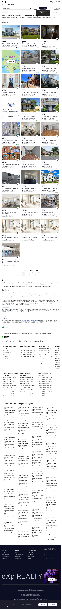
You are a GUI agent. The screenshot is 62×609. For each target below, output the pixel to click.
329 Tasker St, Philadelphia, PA (9, 92)
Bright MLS (22, 292)
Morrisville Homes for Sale (37, 481)
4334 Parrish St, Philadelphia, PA (49, 212)
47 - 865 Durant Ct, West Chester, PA (49, 68)
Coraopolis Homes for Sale (8, 523)
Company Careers (5, 556)
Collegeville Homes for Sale (9, 514)
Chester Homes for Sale (9, 504)
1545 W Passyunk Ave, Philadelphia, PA (10, 164)
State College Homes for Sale (51, 477)
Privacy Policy (30, 552)
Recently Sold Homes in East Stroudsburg (45, 385)
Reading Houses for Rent (26, 391)
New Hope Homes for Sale (37, 498)
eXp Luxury (17, 560)
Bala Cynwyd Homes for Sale (9, 425)
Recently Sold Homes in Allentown (45, 396)
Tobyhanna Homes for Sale (44, 361)
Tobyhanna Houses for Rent (26, 389)
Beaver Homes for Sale (9, 432)
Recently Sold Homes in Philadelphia (45, 377)
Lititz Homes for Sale (36, 431)
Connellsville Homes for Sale (9, 519)
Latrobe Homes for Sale (37, 420)
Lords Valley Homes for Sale (37, 440)
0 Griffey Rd (5, 356)
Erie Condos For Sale (7, 387)
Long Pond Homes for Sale (36, 437)
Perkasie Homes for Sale (37, 530)
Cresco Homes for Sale (9, 528)
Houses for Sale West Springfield (27, 350)
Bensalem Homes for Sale (9, 437)
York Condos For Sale (7, 383)
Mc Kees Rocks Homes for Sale (37, 455)
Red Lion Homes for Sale (51, 438)
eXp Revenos (17, 556)
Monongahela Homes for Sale (37, 476)
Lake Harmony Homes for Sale (23, 537)
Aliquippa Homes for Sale (9, 410)
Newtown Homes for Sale (37, 504)
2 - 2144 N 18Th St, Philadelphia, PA (49, 140)
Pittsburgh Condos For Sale (9, 379)
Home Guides (4, 558)
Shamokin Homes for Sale (51, 456)
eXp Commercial (18, 558)
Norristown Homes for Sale (36, 510)
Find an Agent (4, 550)
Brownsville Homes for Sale (9, 470)
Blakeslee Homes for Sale (9, 447)
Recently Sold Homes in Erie (44, 387)
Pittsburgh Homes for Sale (44, 350)
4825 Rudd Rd (6, 350)
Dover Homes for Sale (8, 538)
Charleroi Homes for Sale (9, 502)
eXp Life (16, 548)
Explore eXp (4, 548)
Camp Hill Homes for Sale (9, 477)
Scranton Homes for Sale (51, 446)
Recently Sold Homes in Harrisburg (45, 381)
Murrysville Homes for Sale (36, 487)
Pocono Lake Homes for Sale (51, 413)
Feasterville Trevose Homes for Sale (22, 446)
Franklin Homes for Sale (23, 451)
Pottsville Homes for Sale (51, 427)
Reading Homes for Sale (43, 363)
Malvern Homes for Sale (37, 444)
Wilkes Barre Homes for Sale (51, 528)
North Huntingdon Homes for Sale (37, 513)
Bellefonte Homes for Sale (9, 435)
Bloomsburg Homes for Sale (9, 450)
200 (37, 274)
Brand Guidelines (31, 556)
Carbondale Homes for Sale (9, 486)
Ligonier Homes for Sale (37, 428)
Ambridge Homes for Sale (9, 420)
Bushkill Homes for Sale (9, 473)
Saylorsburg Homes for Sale (51, 444)
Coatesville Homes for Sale (9, 511)
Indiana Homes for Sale (23, 505)
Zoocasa (17, 550)
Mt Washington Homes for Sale (37, 484)
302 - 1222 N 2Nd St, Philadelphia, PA (30, 212)
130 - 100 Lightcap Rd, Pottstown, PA (10, 188)
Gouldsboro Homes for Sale (23, 461)
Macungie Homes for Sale (37, 442)
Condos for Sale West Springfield (27, 352)
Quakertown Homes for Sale (51, 433)
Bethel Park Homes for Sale (9, 442)
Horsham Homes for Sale (23, 497)
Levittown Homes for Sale (37, 426)
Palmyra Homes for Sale (37, 523)
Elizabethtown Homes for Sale (23, 428)
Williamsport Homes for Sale (51, 534)
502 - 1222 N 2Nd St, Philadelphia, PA (10, 237)
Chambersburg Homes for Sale (9, 499)
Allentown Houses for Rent (26, 396)
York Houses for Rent (25, 383)
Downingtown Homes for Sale (23, 408)
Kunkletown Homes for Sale (23, 528)
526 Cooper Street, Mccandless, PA (49, 188)
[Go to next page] (40, 274)
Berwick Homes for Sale (9, 439)
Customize (53, 604)
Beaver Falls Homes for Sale (9, 430)
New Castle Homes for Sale (36, 493)
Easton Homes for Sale (23, 423)
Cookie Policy (30, 554)
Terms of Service (39, 590)
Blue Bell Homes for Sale (9, 453)
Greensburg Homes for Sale (23, 467)
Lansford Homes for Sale (37, 418)
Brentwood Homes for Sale (9, 461)
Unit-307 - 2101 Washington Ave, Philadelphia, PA (9, 213)
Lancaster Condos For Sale (9, 393)
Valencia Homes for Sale (51, 500)
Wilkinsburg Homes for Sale (51, 531)
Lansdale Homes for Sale (37, 412)
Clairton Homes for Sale (9, 506)
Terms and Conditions (32, 548)
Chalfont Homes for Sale (9, 496)
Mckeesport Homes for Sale (37, 458)
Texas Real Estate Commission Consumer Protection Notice (30, 596)
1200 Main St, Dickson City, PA (28, 68)
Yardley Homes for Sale (51, 537)
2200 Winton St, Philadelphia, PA (29, 188)
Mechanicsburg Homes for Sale (37, 463)
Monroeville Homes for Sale (37, 479)
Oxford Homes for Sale (37, 520)
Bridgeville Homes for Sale (9, 463)
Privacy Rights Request (32, 550)
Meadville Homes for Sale (37, 460)
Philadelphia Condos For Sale (9, 377)
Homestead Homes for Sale (23, 495)
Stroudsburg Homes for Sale (51, 481)
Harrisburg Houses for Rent (26, 381)
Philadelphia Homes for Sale (44, 348)
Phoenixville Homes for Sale (37, 536)
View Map (11, 61)
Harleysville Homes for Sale (23, 478)
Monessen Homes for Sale (37, 473)
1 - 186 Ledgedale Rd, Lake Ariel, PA (49, 92)
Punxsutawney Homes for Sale (51, 430)
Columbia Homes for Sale (9, 517)
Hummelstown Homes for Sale (23, 500)
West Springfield (33, 270)
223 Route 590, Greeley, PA (47, 164)
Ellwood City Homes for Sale (23, 434)
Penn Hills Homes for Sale (37, 525)
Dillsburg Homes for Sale (9, 532)
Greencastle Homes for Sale (23, 464)
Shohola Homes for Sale (51, 466)
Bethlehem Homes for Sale (9, 445)
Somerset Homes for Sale (51, 468)
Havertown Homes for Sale (22, 484)
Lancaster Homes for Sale (44, 365)
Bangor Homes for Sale (9, 427)
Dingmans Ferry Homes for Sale (9, 535)
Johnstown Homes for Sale (22, 519)
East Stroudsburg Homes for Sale (45, 356)
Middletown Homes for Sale (37, 468)
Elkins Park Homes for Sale (22, 431)
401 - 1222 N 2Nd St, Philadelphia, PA (29, 237)
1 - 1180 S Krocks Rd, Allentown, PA (29, 116)
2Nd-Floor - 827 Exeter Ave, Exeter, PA (10, 43)
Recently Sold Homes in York (44, 383)
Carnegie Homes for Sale (9, 491)
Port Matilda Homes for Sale (51, 422)
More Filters (43, 8)
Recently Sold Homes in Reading (45, 391)
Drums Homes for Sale (23, 415)
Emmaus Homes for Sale (23, 437)
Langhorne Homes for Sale (36, 410)
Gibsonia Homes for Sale (23, 456)
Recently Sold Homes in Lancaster (45, 393)
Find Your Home (44, 1)
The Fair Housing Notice (44, 598)
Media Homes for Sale (36, 465)
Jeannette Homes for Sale (23, 510)
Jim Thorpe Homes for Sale (22, 516)
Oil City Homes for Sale (37, 518)
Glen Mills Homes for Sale (23, 458)
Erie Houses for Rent (25, 387)
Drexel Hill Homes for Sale (23, 413)
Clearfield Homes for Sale (9, 508)
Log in (54, 1)
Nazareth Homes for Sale (37, 490)
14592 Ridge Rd (6, 354)
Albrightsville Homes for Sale (9, 408)
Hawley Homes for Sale (23, 486)
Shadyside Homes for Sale (51, 453)
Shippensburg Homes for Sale (51, 464)
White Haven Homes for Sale (51, 523)
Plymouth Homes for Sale (51, 410)
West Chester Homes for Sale (51, 514)
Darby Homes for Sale (8, 530)
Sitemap (29, 558)
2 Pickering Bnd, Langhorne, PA (28, 43)
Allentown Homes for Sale (44, 367)
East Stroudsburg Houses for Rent (27, 385)
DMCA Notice (30, 589)
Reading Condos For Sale (8, 391)
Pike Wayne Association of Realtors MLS (30, 320)
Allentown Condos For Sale (9, 396)
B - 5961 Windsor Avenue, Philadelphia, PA (50, 44)
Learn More (45, 599)
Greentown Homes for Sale (23, 470)
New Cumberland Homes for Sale (37, 496)
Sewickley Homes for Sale (51, 451)
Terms (23, 604)
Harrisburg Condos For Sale (9, 381)
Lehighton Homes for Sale (37, 424)
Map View (57, 8)
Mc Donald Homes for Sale (36, 451)
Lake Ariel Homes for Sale (23, 534)
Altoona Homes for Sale (9, 418)
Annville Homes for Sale (9, 422)
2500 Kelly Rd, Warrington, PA (28, 140)
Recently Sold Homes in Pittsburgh (45, 379)
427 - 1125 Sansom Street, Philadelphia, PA (10, 262)
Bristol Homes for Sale (9, 465)
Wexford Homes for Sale (51, 520)
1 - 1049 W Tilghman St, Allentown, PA (50, 116)
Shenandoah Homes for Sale (51, 461)
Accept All (43, 604)
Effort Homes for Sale (22, 425)
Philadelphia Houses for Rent (27, 377)
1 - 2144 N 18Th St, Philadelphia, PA (29, 164)
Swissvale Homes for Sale (51, 483)
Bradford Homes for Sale (9, 455)
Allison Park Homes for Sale (9, 415)
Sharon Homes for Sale (51, 458)
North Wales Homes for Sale (37, 516)
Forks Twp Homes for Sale (23, 448)
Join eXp (3, 552)
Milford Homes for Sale (37, 471)
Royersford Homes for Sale (50, 440)
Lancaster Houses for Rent (26, 393)
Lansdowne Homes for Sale (37, 415)
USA (24, 270)
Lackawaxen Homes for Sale (23, 531)
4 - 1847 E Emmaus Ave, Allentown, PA (10, 140)
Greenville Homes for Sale (23, 473)
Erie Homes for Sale (42, 359)
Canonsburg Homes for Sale (9, 483)
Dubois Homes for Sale (23, 418)
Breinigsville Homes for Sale (9, 458)
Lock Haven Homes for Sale (37, 433)
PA (27, 270)
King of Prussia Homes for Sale (23, 525)
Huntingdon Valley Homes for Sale (23, 503)
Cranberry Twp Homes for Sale (9, 526)
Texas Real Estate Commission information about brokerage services (30, 595)
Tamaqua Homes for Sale (51, 485)
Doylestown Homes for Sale (23, 411)
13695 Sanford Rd (7, 352)
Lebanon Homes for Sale (37, 422)
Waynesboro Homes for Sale (51, 511)
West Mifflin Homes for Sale (51, 517)
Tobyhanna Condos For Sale (9, 389)
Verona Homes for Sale (51, 502)
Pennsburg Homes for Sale (36, 528)
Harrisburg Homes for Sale (44, 352)
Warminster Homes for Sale (51, 505)
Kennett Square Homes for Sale (23, 522)
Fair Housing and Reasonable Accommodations (30, 591)
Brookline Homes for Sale (9, 468)
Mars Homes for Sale (36, 449)
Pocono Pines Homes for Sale (51, 416)
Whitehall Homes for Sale (51, 525)
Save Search (55, 12)
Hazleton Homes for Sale (23, 489)
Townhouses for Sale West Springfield (27, 354)
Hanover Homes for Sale (23, 475)
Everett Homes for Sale (23, 443)
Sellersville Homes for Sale (50, 449)
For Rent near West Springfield (27, 356)
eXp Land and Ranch (19, 562)
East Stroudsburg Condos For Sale (10, 385)
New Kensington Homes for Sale (37, 501)
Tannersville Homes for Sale (51, 488)
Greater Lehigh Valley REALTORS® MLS (29, 329)
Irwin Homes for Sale (22, 508)
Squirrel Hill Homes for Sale (50, 474)
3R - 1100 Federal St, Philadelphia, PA (30, 92)
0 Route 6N (5, 358)
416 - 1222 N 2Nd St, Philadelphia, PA (49, 237)
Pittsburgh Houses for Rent (26, 379)
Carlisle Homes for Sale (9, 489)
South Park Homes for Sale (50, 471)
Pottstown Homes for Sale (51, 425)
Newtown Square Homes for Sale (37, 506)
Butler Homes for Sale (9, 475)
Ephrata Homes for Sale (23, 439)
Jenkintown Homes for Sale (23, 513)
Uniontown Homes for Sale (50, 494)
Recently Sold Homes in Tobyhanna (45, 389)
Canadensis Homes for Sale (9, 480)
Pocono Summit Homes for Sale (51, 419)
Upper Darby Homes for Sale (51, 497)
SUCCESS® (17, 552)
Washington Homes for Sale (51, 508)
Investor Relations (5, 554)
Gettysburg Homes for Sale (23, 453)
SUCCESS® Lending (19, 554)
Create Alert (10, 116)
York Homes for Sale (42, 354)
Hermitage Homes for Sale (22, 491)
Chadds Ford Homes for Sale (9, 494)
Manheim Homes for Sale (37, 446)
